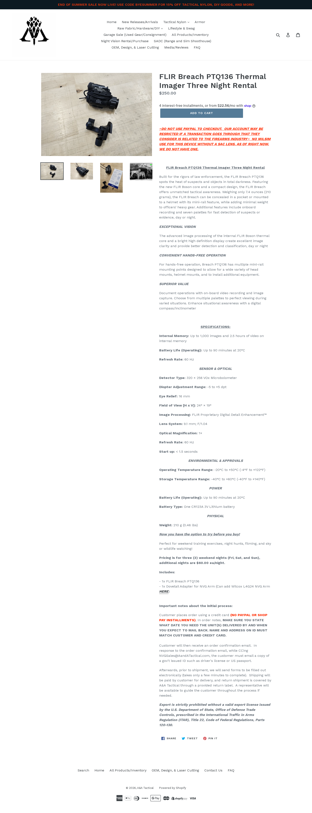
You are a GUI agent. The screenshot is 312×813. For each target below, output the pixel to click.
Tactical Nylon (175, 22)
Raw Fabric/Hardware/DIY (139, 28)
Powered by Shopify (172, 787)
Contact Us (213, 770)
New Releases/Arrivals (140, 22)
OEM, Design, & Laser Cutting (135, 47)
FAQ (197, 47)
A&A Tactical (145, 787)
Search (83, 770)
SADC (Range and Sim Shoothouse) (182, 41)
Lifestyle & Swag (181, 28)
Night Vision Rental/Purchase (125, 41)
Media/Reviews (176, 47)
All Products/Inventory (190, 35)
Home (112, 22)
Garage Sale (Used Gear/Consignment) (135, 35)
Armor (200, 22)
